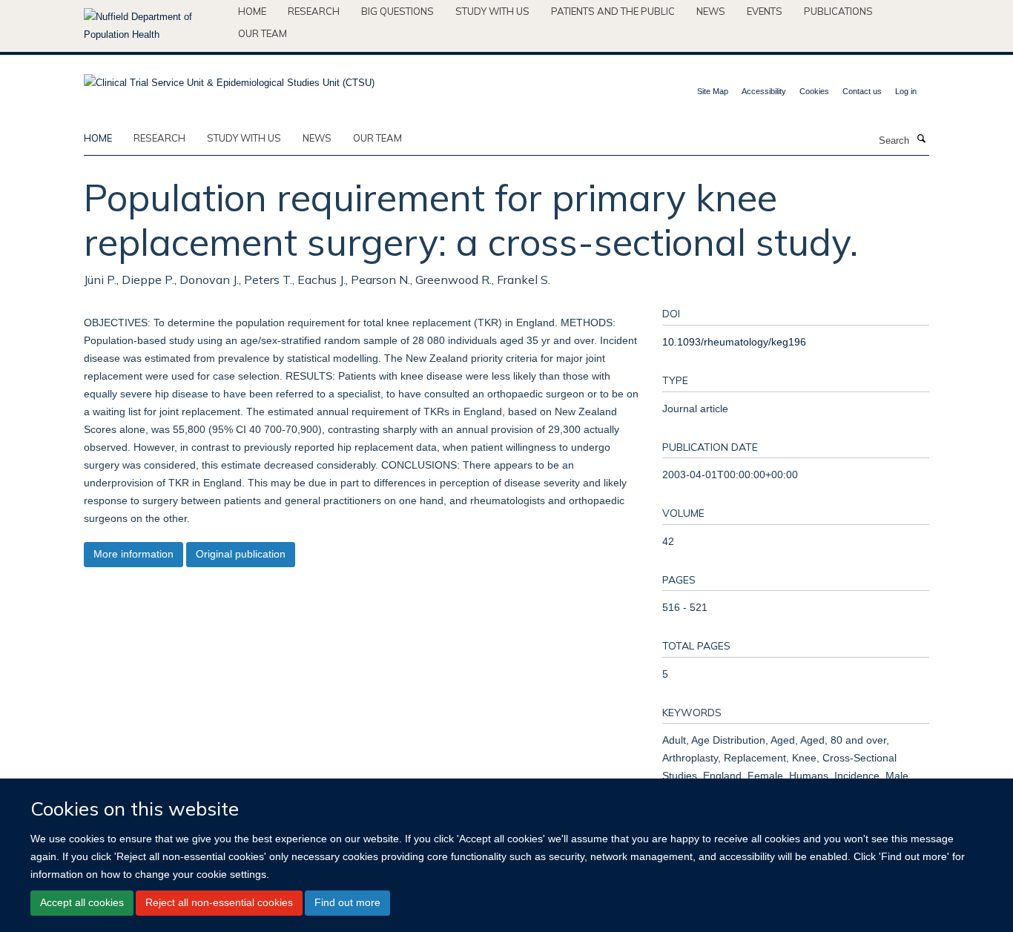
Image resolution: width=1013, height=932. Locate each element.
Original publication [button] (241, 554)
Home (252, 11)
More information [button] (133, 554)
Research (314, 11)
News (710, 11)
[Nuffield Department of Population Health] (155, 26)
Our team (262, 33)
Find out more (347, 902)
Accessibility (764, 91)
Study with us (492, 11)
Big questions (397, 11)
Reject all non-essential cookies (219, 902)
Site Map (712, 91)
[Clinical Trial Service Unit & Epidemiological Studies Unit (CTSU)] (229, 78)
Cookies (814, 91)
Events (764, 11)
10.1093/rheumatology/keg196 (734, 342)
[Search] (921, 139)
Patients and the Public (613, 11)
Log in (906, 91)
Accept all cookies (82, 902)
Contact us (862, 91)
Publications (838, 11)
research (159, 138)
